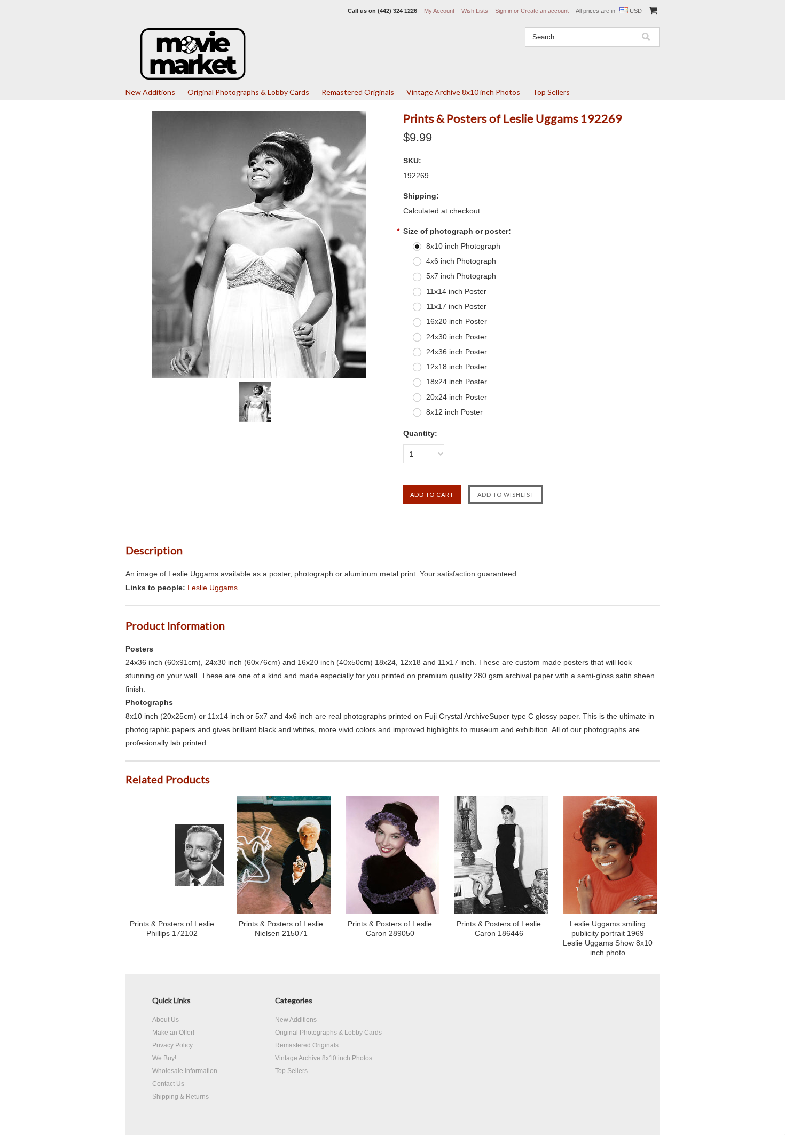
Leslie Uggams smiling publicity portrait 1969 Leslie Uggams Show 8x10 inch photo (608, 938)
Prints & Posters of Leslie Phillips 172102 (172, 928)
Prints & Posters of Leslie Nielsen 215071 (281, 928)
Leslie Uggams (212, 587)
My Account (439, 10)
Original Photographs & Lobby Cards (248, 92)
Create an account (545, 10)
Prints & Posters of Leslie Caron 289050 (390, 928)
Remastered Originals (357, 92)
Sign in (503, 10)
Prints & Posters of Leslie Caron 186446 (499, 928)
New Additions (150, 92)
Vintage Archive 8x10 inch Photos (463, 92)
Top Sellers (551, 92)
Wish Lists (474, 10)
